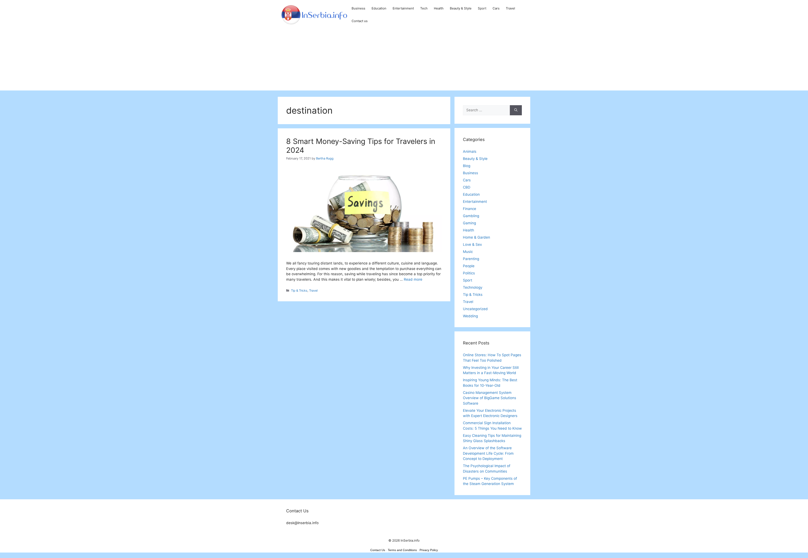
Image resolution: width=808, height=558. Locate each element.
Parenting (471, 259)
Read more (413, 279)
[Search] (516, 110)
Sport (482, 8)
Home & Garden (476, 237)
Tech (424, 8)
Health (439, 8)
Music (468, 252)
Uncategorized (475, 309)
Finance (469, 209)
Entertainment (403, 8)
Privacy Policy (429, 550)
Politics (469, 273)
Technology (472, 287)
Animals (469, 151)
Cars (496, 8)
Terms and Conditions (402, 550)
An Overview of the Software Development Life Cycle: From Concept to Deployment (488, 453)
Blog (466, 166)
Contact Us (377, 550)
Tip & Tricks (299, 290)
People (468, 266)
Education (379, 8)
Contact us (360, 21)
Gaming (469, 223)
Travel (510, 8)
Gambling (471, 216)
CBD (466, 187)
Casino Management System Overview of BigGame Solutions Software (489, 398)
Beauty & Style (461, 8)
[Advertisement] (404, 61)
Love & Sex (472, 244)
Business (358, 8)
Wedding (470, 316)
